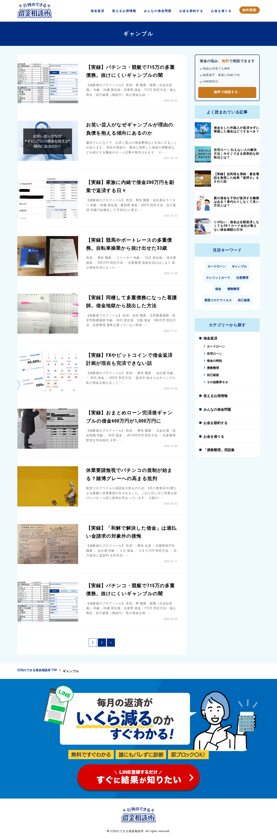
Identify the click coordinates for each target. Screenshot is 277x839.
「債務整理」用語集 (219, 450)
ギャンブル (239, 266)
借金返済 (210, 338)
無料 (249, 10)
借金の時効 (214, 361)
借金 (98, 11)
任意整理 (242, 277)
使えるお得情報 (215, 396)
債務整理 (233, 289)
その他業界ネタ (217, 382)
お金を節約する (215, 423)
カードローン (217, 266)
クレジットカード (218, 277)
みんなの (158, 11)
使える (124, 11)
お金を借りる (213, 436)
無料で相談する (226, 92)
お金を (191, 11)
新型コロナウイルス (218, 300)
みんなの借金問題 (217, 409)
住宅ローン (214, 353)
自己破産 (244, 300)
